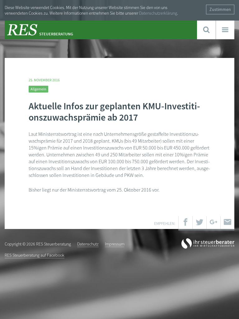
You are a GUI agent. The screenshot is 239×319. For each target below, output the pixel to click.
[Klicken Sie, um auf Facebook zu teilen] (185, 223)
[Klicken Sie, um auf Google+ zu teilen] (213, 223)
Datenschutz (88, 244)
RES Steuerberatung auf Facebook (34, 255)
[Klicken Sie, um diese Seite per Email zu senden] (227, 223)
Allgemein (38, 89)
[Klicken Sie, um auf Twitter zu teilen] (199, 223)
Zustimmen (220, 9)
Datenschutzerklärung (158, 13)
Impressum (114, 244)
